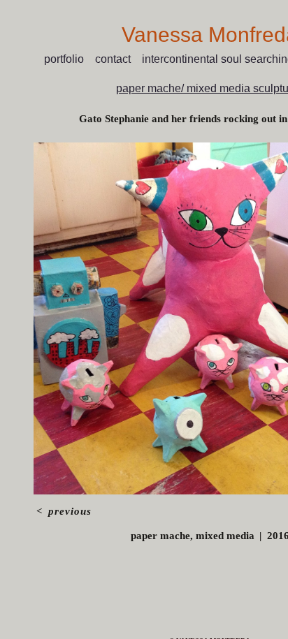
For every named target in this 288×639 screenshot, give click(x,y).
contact (113, 59)
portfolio (64, 59)
